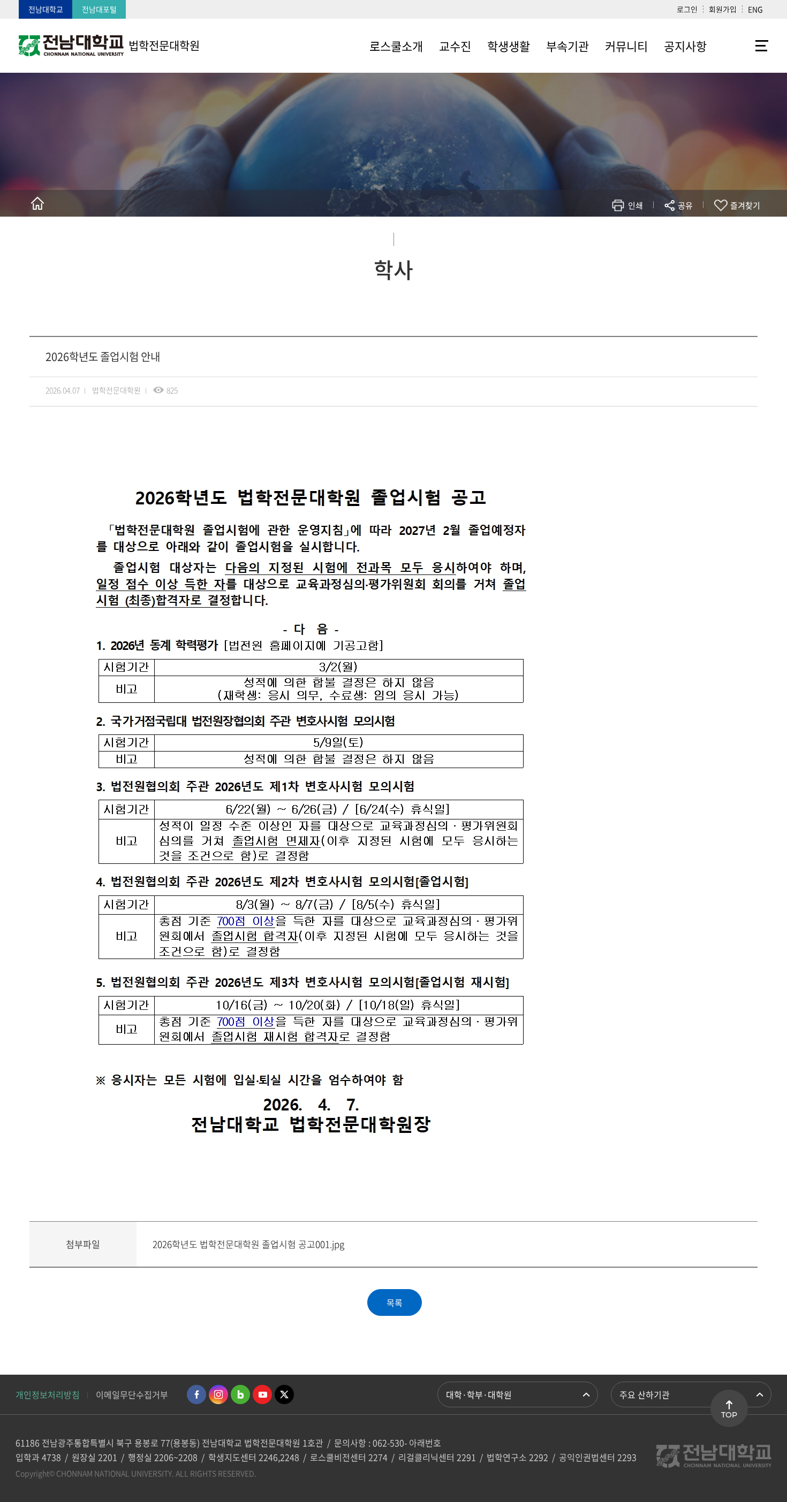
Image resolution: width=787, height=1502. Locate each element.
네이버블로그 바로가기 (240, 1394)
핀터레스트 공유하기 (622, 236)
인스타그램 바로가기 (218, 1394)
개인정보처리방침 (48, 1394)
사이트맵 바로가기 (741, 45)
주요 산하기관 (644, 1394)
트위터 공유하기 (589, 236)
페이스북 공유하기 (573, 236)
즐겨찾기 (745, 205)
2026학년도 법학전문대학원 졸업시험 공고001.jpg (248, 1244)
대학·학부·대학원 (479, 1394)
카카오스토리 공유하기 (605, 236)
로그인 (687, 9)
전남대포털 (99, 9)
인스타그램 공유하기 (654, 236)
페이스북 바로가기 (196, 1394)
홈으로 (37, 203)
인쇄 (635, 205)
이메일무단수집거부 (132, 1394)
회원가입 (723, 9)
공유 (685, 205)
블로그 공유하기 (638, 236)
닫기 (692, 230)
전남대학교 (45, 9)
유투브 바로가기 (262, 1394)
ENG (755, 9)
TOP (729, 1415)
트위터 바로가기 (284, 1394)
